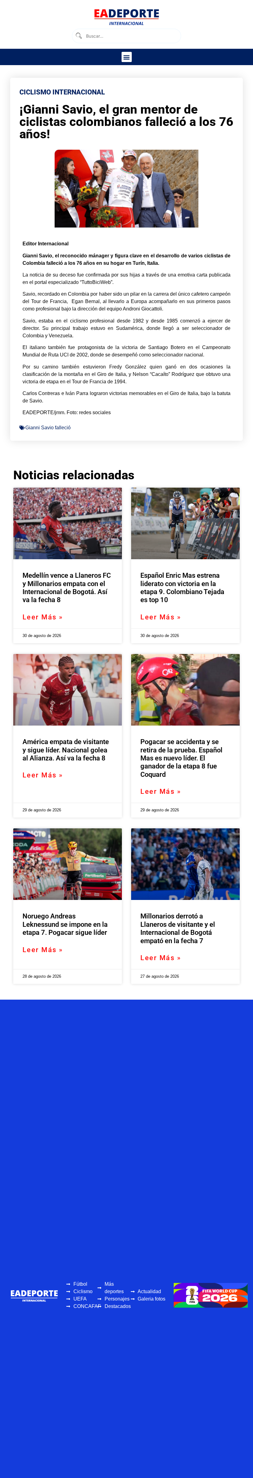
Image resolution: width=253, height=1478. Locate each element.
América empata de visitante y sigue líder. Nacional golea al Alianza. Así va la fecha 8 (66, 750)
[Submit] (78, 36)
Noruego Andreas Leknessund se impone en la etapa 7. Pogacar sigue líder (65, 924)
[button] (127, 57)
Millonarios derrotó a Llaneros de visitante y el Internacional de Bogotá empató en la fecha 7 (177, 928)
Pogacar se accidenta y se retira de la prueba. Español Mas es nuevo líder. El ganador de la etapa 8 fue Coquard (181, 758)
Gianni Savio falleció (48, 427)
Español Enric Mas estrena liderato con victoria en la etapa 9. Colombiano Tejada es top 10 (182, 588)
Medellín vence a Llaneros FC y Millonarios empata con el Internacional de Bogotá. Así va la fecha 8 (67, 588)
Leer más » (43, 617)
